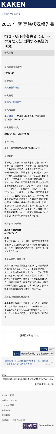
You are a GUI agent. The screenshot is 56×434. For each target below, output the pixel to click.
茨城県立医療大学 (12, 102)
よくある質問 (8, 405)
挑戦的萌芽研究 (11, 87)
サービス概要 (8, 395)
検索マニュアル (9, 400)
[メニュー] (52, 3)
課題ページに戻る (11, 13)
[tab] (29, 336)
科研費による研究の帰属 (13, 420)
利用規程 (6, 415)
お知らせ (6, 410)
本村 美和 (8, 116)
